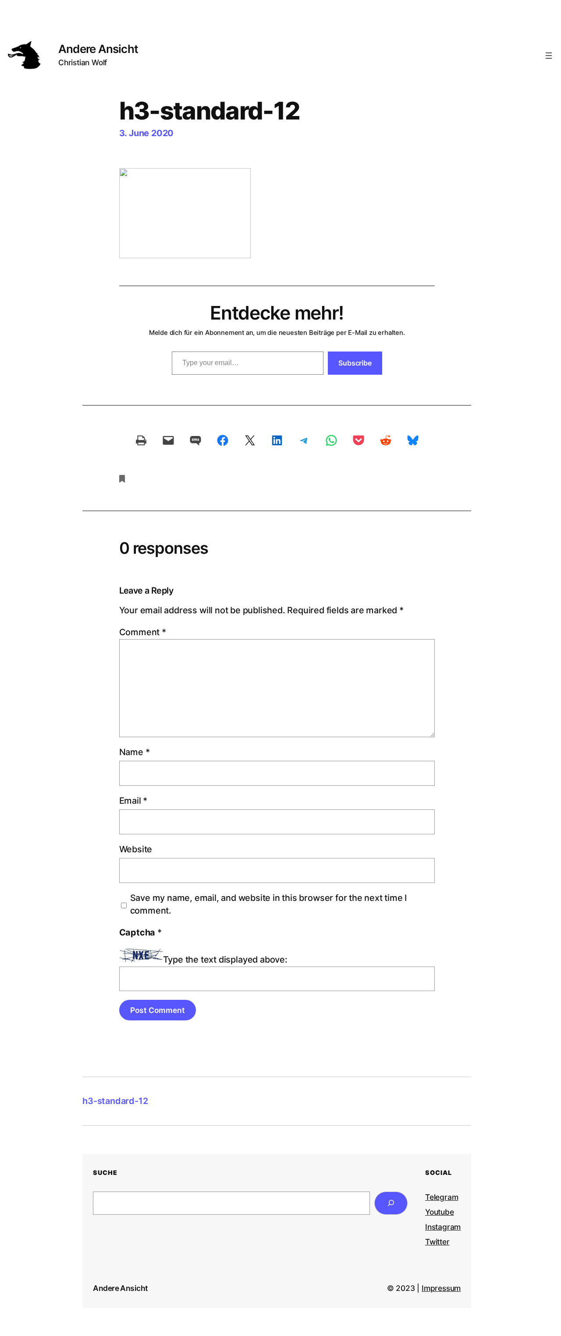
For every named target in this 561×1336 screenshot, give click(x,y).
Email (133, 800)
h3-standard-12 (115, 1101)
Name (134, 752)
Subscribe (354, 363)
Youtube (439, 1211)
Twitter (437, 1241)
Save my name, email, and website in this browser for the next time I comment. (268, 904)
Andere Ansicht (98, 49)
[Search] (391, 1203)
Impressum (441, 1288)
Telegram (441, 1197)
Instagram (443, 1226)
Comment (142, 632)
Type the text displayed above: (225, 959)
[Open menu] (548, 55)
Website (136, 849)
